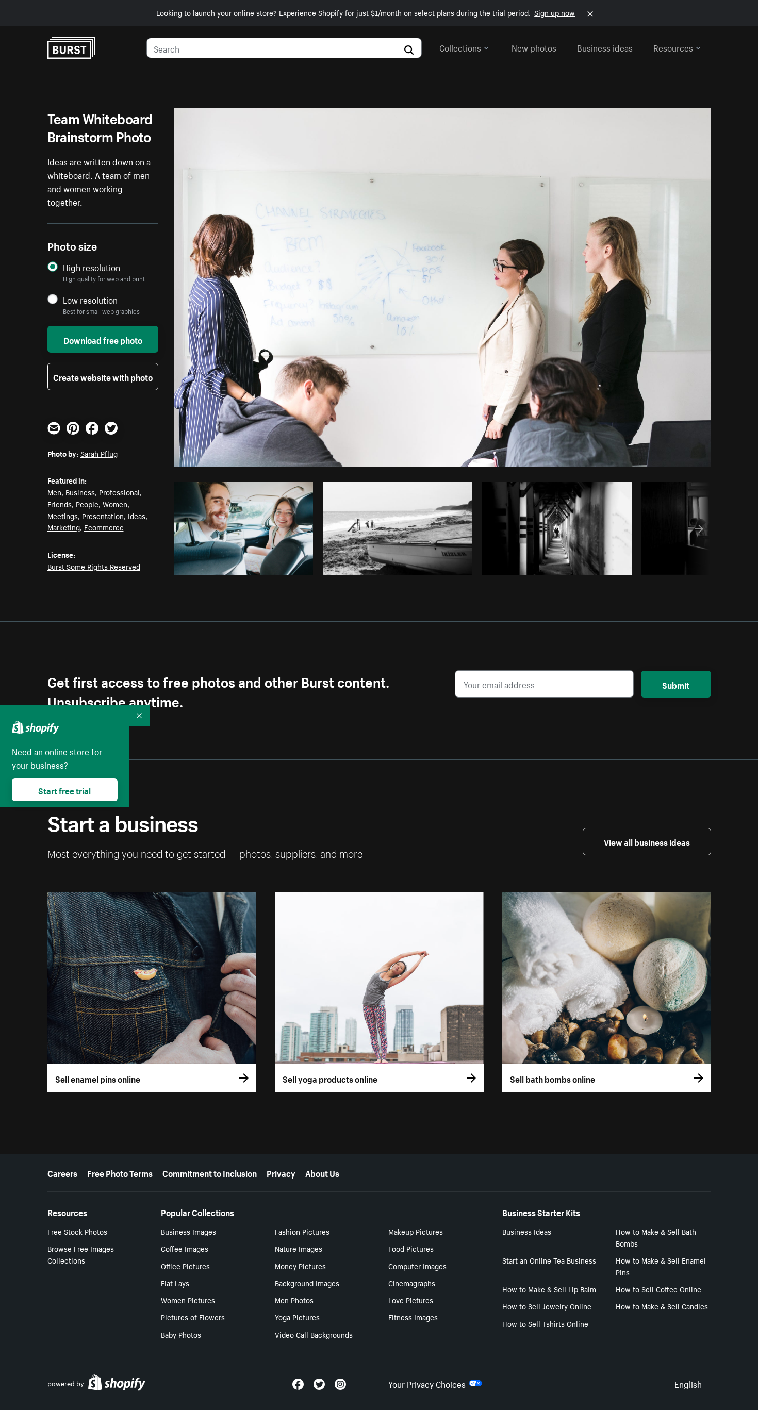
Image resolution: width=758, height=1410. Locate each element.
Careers (62, 1172)
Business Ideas (526, 1231)
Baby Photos (181, 1334)
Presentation (103, 515)
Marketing (63, 527)
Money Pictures (300, 1265)
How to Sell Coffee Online (658, 1289)
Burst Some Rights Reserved (93, 566)
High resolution (91, 267)
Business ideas (605, 47)
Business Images (188, 1231)
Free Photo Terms (120, 1172)
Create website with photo (103, 376)
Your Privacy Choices (427, 1383)
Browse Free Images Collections (80, 1254)
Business (80, 491)
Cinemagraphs (411, 1282)
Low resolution (90, 300)
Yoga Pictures (297, 1316)
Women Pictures (188, 1299)
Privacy (281, 1172)
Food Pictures (411, 1248)
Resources (673, 47)
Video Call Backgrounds (314, 1334)
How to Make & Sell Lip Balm (549, 1289)
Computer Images (417, 1265)
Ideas (136, 515)
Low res (281, 564)
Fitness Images (413, 1316)
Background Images (307, 1282)
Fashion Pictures (302, 1231)
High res (241, 564)
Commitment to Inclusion (209, 1172)
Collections (460, 47)
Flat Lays (175, 1282)
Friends (59, 503)
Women (115, 503)
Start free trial (64, 790)
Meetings (62, 515)
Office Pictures (185, 1265)
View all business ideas (647, 841)
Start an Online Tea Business (549, 1260)
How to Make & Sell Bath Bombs (656, 1237)
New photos (534, 47)
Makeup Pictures (415, 1231)
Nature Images (298, 1248)
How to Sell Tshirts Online (545, 1323)
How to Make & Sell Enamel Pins (661, 1266)
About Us (322, 1172)
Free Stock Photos (77, 1231)
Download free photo (102, 339)
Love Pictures (410, 1299)
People (87, 503)
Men (54, 491)
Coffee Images (184, 1248)
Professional (119, 491)
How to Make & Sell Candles (662, 1306)
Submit (675, 684)
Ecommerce (104, 527)
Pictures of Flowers (193, 1316)
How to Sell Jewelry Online (546, 1306)
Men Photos (294, 1299)
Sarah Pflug (99, 453)
